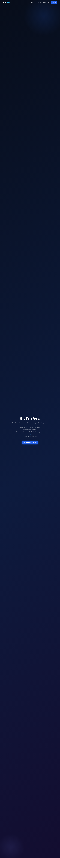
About (32, 2)
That (6, 2)
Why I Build (46, 2)
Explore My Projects (30, 442)
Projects (39, 2)
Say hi (54, 2)
